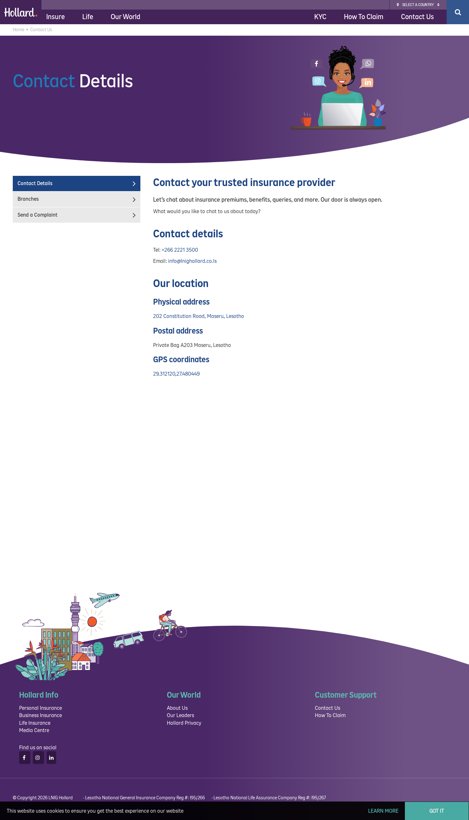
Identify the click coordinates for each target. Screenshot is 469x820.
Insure (55, 16)
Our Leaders (180, 715)
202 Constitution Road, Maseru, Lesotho (198, 316)
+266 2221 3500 (180, 250)
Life (87, 16)
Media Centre (34, 730)
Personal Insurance (40, 708)
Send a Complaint (37, 215)
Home (18, 30)
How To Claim (363, 16)
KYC (320, 16)
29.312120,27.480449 (176, 373)
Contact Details (35, 183)
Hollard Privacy (184, 723)
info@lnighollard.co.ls (192, 261)
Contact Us (417, 16)
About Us (177, 708)
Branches (28, 199)
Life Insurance (34, 723)
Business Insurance (40, 715)
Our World (125, 16)
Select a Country (418, 5)
